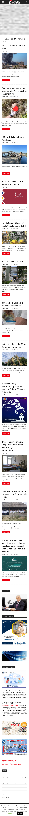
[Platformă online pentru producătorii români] (14, 196)
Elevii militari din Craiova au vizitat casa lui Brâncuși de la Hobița (14, 494)
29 (25, 792)
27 (19, 792)
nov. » (7, 797)
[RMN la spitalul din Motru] (14, 275)
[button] (2, 2)
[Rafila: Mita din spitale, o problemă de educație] (14, 317)
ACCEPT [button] (20, 813)
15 (25, 786)
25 (12, 792)
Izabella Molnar (5, 96)
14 (22, 786)
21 (22, 789)
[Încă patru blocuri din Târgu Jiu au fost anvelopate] (14, 359)
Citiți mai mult (6, 80)
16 (3, 789)
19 (15, 789)
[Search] (27, 2)
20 (19, 789)
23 (3, 792)
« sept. (3, 797)
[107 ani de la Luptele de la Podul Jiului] (14, 154)
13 (19, 786)
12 (15, 786)
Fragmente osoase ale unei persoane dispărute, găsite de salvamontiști (14, 91)
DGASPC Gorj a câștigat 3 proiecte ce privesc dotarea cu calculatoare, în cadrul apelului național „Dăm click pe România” (14, 546)
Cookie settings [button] (11, 813)
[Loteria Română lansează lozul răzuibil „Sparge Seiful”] (14, 237)
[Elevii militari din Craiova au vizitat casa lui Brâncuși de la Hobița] (14, 511)
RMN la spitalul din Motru (13, 262)
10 (7, 786)
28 (22, 792)
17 (7, 789)
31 (7, 795)
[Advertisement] (14, 19)
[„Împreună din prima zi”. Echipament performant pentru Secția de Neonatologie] (14, 463)
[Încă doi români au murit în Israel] (14, 61)
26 (15, 792)
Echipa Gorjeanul (5, 50)
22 (25, 789)
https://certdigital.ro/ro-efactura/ (10, 705)
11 (12, 786)
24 (7, 792)
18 (12, 789)
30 (3, 795)
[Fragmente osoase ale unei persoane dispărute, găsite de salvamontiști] (14, 108)
